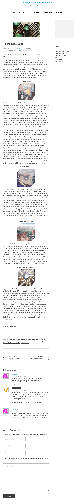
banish (15, 339)
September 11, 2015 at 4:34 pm (20, 390)
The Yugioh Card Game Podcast (37, 2)
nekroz (33, 341)
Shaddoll (6, 343)
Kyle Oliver (11, 341)
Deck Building (9, 50)
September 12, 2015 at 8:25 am (20, 411)
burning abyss (22, 339)
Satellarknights (40, 341)
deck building (40, 339)
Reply (13, 384)
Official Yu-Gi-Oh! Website (62, 51)
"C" (8, 339)
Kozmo (5, 341)
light (17, 341)
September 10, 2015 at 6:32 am (20, 376)
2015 (11, 339)
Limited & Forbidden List (61, 55)
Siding (18, 343)
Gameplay (18, 50)
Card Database (59, 59)
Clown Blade (32, 339)
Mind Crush (26, 341)
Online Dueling (59, 61)
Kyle (20, 48)
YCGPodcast (25, 343)
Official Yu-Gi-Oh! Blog (61, 53)
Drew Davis (15, 374)
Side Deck (12, 343)
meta (20, 341)
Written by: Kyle (27, 50)
